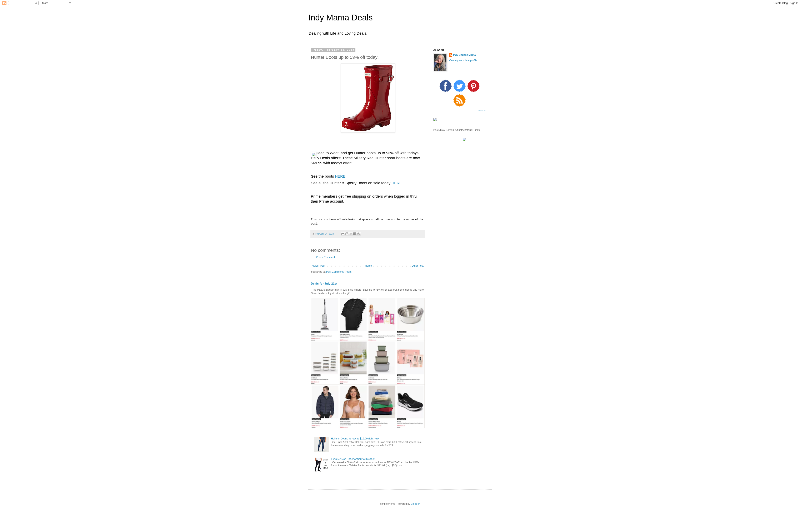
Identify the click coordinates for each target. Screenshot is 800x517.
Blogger (415, 503)
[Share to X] (351, 234)
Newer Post (318, 265)
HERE (340, 176)
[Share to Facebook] (355, 234)
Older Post (418, 265)
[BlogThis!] (347, 234)
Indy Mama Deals (340, 17)
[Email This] (343, 234)
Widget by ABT (482, 110)
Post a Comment (325, 257)
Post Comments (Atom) (339, 271)
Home (368, 265)
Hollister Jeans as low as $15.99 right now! (355, 438)
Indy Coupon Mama (464, 55)
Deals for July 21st (324, 283)
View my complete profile (463, 60)
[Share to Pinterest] (359, 234)
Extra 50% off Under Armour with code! (353, 459)
